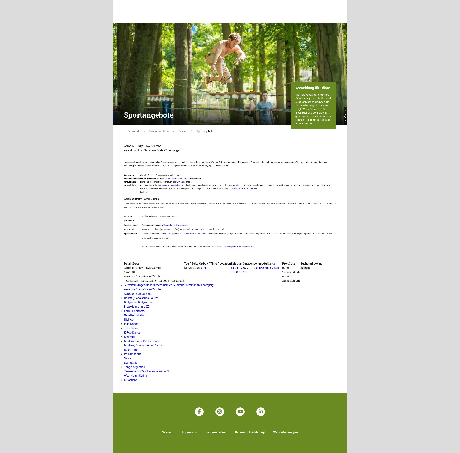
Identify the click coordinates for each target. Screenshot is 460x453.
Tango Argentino (134, 367)
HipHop (129, 319)
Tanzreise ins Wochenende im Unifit (146, 371)
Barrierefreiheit (216, 432)
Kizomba (129, 337)
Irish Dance (131, 324)
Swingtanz (130, 362)
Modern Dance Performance (142, 341)
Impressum (189, 432)
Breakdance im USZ (136, 306)
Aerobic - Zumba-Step (137, 293)
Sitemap (167, 432)
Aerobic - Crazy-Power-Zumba (142, 289)
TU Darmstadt (132, 131)
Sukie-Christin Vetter (266, 268)
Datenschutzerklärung (250, 432)
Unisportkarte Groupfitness (177, 179)
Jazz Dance (131, 328)
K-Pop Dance (132, 332)
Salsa (127, 358)
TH (204, 268)
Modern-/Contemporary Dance (143, 345)
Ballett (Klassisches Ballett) (141, 298)
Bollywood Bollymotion (138, 302)
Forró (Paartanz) (134, 311)
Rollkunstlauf (132, 354)
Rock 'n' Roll (131, 349)
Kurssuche (130, 380)
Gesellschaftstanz (135, 315)
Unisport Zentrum (159, 131)
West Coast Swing (135, 375)
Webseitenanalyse (285, 432)
